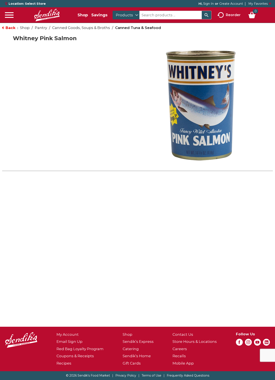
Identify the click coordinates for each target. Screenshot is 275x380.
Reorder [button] (233, 15)
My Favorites (258, 4)
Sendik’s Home (137, 356)
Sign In (208, 4)
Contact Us (183, 334)
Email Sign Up (69, 341)
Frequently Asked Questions (188, 375)
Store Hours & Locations (195, 341)
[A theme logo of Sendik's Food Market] (47, 15)
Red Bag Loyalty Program (80, 349)
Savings (99, 15)
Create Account (231, 4)
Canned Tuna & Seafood (138, 28)
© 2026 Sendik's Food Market (88, 375)
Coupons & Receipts (75, 356)
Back (10, 28)
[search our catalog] (206, 15)
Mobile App (183, 363)
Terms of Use (151, 375)
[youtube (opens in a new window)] (257, 343)
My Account (68, 334)
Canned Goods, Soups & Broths (81, 28)
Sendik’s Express (138, 341)
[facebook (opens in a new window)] (239, 343)
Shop (83, 15)
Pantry (41, 28)
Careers (180, 349)
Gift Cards (132, 363)
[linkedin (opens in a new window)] (266, 343)
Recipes (64, 363)
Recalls (179, 356)
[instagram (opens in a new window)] (248, 343)
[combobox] (126, 15)
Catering (131, 349)
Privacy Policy (125, 375)
